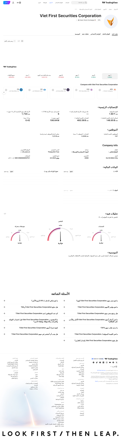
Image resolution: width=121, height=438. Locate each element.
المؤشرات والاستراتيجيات (32, 383)
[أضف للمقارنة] (99, 90)
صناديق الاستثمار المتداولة (78, 367)
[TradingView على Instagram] (107, 362)
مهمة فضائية (61, 392)
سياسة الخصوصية (59, 417)
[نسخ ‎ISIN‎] (13, 158)
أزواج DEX (81, 374)
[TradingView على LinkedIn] (103, 362)
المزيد (39, 2)
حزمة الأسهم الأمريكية (58, 385)
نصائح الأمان (61, 422)
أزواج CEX (81, 372)
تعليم (36, 376)
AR (18, 2)
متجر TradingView (59, 404)
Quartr (96, 381)
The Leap (61, 376)
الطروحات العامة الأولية (78, 395)
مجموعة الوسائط (60, 399)
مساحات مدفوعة (34, 388)
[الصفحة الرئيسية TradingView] (110, 2)
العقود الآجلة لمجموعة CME (57, 381)
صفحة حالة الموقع (59, 426)
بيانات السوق (61, 364)
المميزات (62, 360)
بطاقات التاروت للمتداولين (57, 406)
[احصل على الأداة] (18, 41)
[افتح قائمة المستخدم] (13, 2)
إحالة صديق (35, 364)
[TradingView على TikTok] (97, 362)
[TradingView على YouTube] (110, 362)
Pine (83, 376)
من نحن (62, 390)
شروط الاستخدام (60, 413)
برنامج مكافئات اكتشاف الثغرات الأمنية (54, 424)
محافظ (82, 401)
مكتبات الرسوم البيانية (12, 362)
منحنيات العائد (80, 402)
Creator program (33, 365)
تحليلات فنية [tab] (85, 34)
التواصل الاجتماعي (59, 2)
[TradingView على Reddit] (93, 362)
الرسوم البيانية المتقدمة (12, 365)
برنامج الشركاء (14, 376)
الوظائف (62, 397)
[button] (64, 2)
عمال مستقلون (34, 387)
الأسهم (82, 365)
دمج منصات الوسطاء (13, 374)
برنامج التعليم (15, 378)
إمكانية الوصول (60, 420)
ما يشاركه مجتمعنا (33, 362)
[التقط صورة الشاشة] (22, 41)
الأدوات (16, 360)
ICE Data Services (101, 370)
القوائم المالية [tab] (106, 34)
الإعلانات (16, 372)
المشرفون (35, 369)
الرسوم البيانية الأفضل (78, 360)
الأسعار (62, 362)
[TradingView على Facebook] (113, 362)
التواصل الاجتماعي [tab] (96, 34)
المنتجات (67, 2)
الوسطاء (45, 2)
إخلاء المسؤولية (60, 415)
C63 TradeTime (60, 408)
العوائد (82, 392)
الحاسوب (82, 415)
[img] (79, 20)
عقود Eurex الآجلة (59, 383)
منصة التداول (15, 367)
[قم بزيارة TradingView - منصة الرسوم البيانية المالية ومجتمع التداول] (10, 67)
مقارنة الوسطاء (60, 374)
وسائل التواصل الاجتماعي (32, 360)
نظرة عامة (61, 371)
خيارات (82, 404)
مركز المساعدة (60, 395)
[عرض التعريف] (108, 111)
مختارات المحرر (34, 378)
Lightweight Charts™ (12, 364)
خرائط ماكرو (81, 406)
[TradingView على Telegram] (100, 362)
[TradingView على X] (116, 362)
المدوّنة (62, 394)
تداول (36, 374)
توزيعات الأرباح (80, 394)
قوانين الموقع (34, 367)
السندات (82, 369)
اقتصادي (82, 390)
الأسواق (51, 2)
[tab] (71, 171)
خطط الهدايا (61, 365)
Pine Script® (80, 408)
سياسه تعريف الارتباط (58, 418)
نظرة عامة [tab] (115, 34)
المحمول (82, 413)
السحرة (36, 385)
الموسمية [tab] (77, 34)
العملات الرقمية (80, 371)
